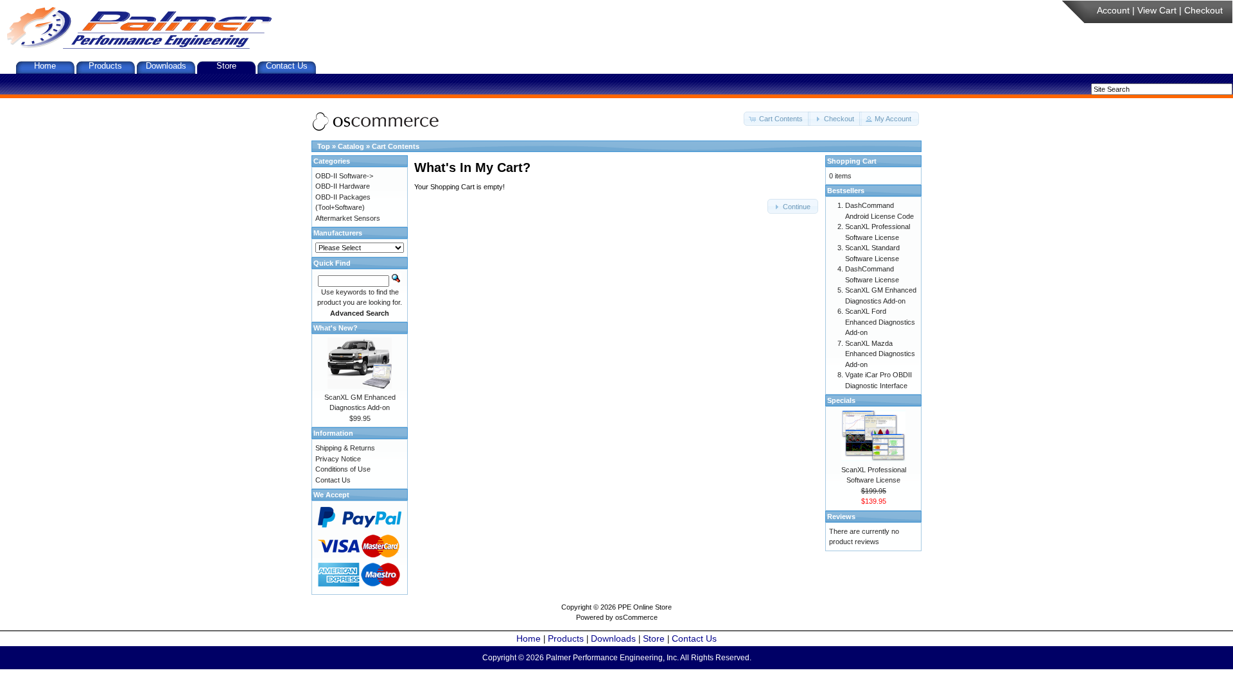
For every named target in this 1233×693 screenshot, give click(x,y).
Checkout (1203, 10)
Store (226, 66)
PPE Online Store (645, 607)
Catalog (351, 146)
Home (45, 66)
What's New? (335, 328)
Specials (841, 400)
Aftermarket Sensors (347, 218)
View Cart (1156, 10)
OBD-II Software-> (344, 176)
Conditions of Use (343, 469)
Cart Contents (395, 146)
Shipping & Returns (345, 448)
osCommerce (636, 617)
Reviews (841, 516)
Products (105, 66)
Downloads (166, 66)
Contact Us (287, 66)
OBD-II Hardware (342, 186)
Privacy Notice (338, 459)
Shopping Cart (852, 161)
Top (323, 146)
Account (1113, 10)
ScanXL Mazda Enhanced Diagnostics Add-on (880, 353)
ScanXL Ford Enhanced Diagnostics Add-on (880, 321)
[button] (777, 119)
